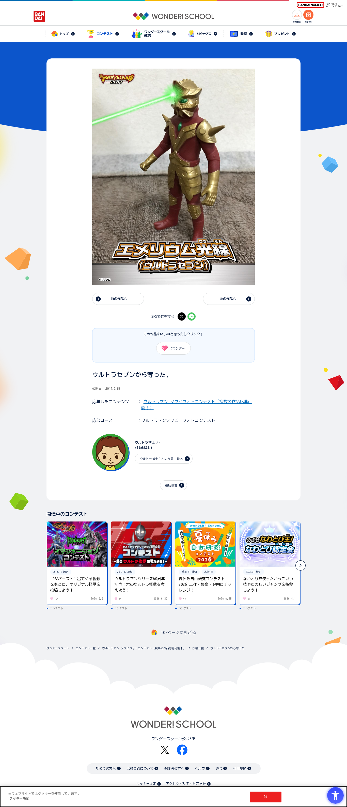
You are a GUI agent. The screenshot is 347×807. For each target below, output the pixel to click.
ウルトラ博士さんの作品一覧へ (161, 458)
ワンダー (178, 348)
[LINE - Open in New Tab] (191, 316)
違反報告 (171, 485)
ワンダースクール (57, 648)
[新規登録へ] (297, 15)
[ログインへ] (308, 15)
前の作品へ (119, 298)
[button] (300, 565)
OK (265, 797)
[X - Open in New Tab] (182, 316)
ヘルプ (200, 768)
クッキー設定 (146, 783)
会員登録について (140, 768)
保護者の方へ (174, 768)
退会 (219, 768)
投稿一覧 (198, 648)
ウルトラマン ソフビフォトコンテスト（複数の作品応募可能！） (144, 648)
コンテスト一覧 (86, 648)
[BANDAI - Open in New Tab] (39, 16)
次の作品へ (228, 298)
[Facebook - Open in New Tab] (182, 750)
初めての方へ (106, 768)
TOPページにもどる (178, 632)
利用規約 (239, 768)
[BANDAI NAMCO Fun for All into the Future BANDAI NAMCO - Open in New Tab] (320, 5)
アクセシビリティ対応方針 (186, 783)
